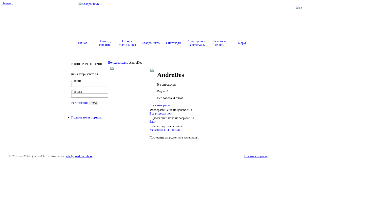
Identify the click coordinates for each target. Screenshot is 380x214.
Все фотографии (160, 105)
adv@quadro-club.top (79, 156)
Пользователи (117, 62)
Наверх (6, 3)
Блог (152, 121)
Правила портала (255, 156)
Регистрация (79, 102)
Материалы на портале (164, 129)
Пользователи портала (86, 117)
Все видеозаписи (160, 113)
